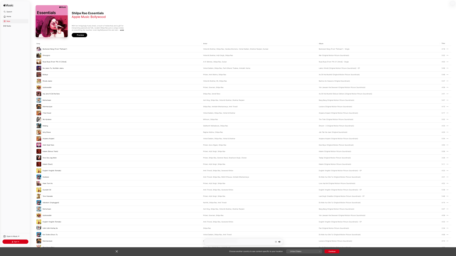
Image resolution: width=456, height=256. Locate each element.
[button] (15, 12)
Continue (332, 251)
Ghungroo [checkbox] (46, 55)
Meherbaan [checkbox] (47, 100)
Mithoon (206, 119)
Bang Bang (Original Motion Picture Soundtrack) (336, 100)
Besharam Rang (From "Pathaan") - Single (334, 49)
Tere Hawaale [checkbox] (48, 196)
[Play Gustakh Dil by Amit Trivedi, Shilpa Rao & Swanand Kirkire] (38, 189)
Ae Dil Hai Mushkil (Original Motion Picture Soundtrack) (339, 74)
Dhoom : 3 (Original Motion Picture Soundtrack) (336, 126)
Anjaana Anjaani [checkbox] (48, 138)
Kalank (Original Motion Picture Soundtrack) (335, 151)
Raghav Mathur (208, 132)
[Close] (117, 251)
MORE (122, 30)
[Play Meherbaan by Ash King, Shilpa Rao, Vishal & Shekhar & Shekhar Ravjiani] (38, 100)
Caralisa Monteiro (231, 49)
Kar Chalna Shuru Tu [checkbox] (50, 234)
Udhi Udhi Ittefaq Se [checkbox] (50, 228)
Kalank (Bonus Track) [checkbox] (50, 151)
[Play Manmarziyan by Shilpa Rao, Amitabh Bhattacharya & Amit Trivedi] (38, 106)
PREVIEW (442, 49)
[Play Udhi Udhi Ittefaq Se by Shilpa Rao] (38, 228)
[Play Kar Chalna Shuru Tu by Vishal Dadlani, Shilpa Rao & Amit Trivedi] (38, 234)
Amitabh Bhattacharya (220, 106)
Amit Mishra (213, 74)
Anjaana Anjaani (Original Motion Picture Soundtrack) (338, 113)
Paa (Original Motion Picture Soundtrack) (334, 228)
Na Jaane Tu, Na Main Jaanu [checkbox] (53, 68)
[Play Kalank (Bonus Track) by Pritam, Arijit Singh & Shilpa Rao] (38, 151)
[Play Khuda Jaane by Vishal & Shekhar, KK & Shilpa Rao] (38, 81)
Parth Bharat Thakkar (230, 68)
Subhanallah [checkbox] (47, 87)
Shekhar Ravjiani (256, 49)
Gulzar (224, 62)
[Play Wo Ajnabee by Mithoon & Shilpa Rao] (38, 119)
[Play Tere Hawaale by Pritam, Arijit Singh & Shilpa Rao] (38, 196)
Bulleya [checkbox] (45, 74)
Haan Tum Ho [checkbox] (48, 183)
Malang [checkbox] (45, 126)
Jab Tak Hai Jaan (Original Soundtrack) (333, 132)
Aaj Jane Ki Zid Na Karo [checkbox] (51, 94)
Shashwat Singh (234, 158)
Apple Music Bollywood (89, 17)
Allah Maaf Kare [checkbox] (48, 145)
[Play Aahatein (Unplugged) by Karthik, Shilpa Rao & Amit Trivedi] (38, 202)
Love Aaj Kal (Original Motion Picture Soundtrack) (337, 183)
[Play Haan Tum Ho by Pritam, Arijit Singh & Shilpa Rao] (38, 183)
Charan (244, 158)
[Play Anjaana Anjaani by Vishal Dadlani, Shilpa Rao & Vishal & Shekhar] (38, 138)
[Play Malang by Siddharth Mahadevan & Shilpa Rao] (38, 125)
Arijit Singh (220, 55)
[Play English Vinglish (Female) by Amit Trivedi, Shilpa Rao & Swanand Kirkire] (38, 170)
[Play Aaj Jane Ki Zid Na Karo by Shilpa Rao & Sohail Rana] (38, 93)
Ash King (206, 100)
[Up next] (275, 241)
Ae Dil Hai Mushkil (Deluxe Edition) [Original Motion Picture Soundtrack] (345, 94)
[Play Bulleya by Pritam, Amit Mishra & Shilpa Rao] (38, 74)
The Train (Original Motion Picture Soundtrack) (336, 119)
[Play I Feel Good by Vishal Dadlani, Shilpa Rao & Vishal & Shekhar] (38, 113)
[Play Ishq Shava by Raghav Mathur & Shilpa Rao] (38, 132)
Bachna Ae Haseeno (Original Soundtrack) (334, 81)
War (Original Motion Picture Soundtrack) (334, 55)
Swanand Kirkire (227, 170)
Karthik (205, 202)
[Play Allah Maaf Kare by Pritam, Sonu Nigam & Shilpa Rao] (38, 145)
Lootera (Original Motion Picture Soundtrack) (335, 106)
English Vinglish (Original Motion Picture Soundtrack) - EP (340, 170)
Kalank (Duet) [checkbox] (48, 164)
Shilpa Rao (220, 49)
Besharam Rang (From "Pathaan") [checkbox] (55, 49)
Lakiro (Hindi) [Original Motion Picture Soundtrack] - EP (339, 68)
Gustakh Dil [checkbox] (47, 190)
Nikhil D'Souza (226, 177)
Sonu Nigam (213, 145)
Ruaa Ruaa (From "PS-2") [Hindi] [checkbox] (54, 62)
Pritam (205, 74)
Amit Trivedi (233, 106)
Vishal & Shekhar (209, 49)
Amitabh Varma (244, 68)
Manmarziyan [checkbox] (47, 106)
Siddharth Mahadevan (211, 126)
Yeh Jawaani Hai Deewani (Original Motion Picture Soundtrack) (342, 87)
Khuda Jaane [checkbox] (47, 81)
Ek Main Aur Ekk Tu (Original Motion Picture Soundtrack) (340, 177)
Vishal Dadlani (244, 49)
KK (217, 81)
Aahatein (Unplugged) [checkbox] (51, 202)
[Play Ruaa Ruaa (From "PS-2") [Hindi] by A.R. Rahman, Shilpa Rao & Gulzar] (38, 61)
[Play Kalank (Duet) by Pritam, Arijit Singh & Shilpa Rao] (38, 164)
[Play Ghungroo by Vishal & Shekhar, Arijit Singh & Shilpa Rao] (38, 55)
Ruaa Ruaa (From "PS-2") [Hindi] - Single (334, 62)
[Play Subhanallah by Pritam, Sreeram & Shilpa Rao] (38, 87)
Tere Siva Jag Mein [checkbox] (50, 158)
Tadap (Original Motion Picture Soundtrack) (335, 158)
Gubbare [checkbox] (46, 177)
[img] (8, 5)
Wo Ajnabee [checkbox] (47, 119)
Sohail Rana (216, 94)
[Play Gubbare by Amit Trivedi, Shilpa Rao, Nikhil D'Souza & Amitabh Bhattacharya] (38, 177)
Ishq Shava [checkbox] (47, 132)
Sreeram (212, 87)
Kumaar (265, 49)
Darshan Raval (222, 158)
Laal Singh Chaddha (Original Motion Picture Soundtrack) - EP (341, 196)
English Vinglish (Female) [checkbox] (52, 170)
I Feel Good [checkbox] (47, 113)
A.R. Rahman (207, 62)
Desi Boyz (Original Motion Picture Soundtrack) (336, 145)
